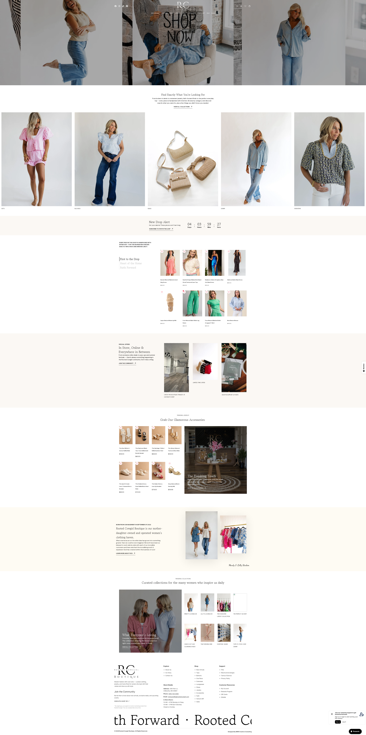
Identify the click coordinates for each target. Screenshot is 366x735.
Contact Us (168, 675)
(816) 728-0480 (174, 694)
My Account (225, 688)
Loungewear (200, 684)
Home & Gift (200, 699)
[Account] (241, 6)
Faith (197, 696)
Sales (198, 701)
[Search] (237, 6)
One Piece (199, 678)
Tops (197, 672)
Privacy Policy (225, 678)
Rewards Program (226, 691)
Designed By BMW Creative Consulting (240, 731)
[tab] (138, 259)
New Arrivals (200, 670)
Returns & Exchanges (227, 672)
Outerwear (199, 681)
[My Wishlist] (245, 6)
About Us (168, 670)
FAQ (222, 670)
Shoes (198, 687)
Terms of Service (226, 675)
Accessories (200, 693)
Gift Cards (224, 694)
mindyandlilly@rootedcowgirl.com (178, 697)
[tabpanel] (203, 288)
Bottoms (198, 675)
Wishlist (223, 697)
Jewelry (198, 690)
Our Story (168, 672)
